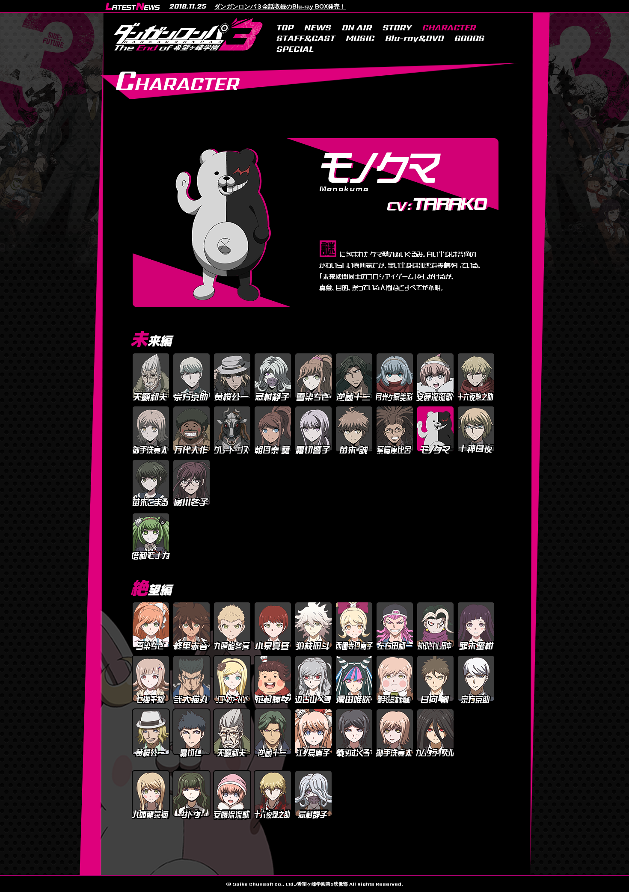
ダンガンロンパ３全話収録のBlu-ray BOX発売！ (280, 6)
